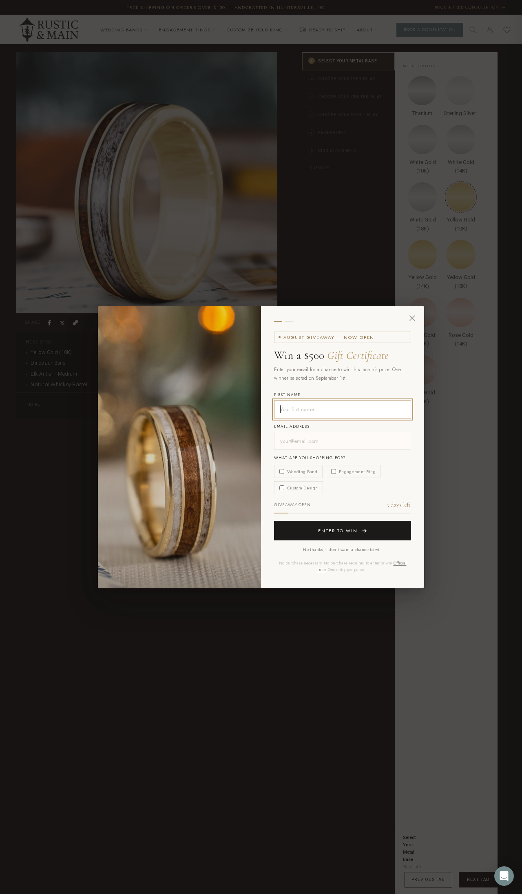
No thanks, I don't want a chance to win (342, 550)
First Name (287, 395)
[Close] (412, 318)
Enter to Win (338, 530)
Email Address (292, 426)
